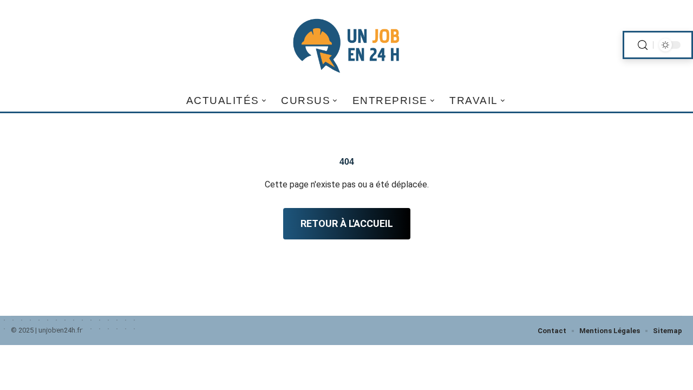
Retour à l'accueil (346, 223)
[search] (643, 45)
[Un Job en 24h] (346, 44)
